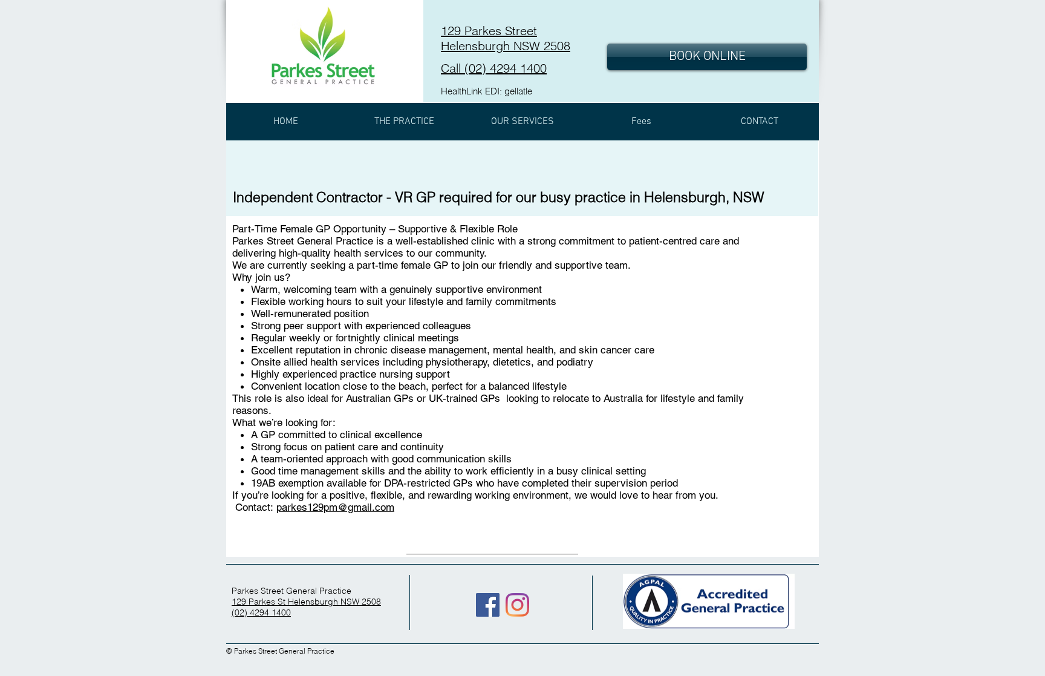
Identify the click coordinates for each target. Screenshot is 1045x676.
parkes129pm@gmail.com (335, 507)
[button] (404, 121)
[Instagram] (517, 605)
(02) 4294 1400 (261, 612)
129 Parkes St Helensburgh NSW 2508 (306, 601)
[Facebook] (488, 605)
